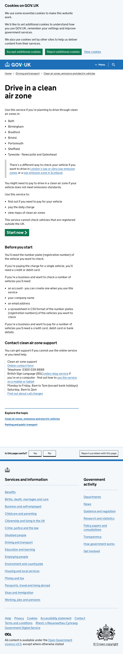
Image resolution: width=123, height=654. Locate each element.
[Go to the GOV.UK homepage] (18, 65)
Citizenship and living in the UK (25, 521)
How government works (99, 544)
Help (8, 618)
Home (8, 73)
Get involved (92, 551)
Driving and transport (28, 73)
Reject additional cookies (63, 52)
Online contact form (20, 365)
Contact (79, 618)
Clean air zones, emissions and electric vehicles (69, 73)
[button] (17, 232)
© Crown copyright (105, 644)
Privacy (19, 618)
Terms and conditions (19, 623)
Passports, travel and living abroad (27, 585)
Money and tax (14, 578)
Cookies (32, 618)
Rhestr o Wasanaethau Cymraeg (57, 623)
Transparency (93, 537)
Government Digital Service (22, 628)
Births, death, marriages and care (27, 499)
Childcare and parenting (21, 513)
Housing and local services (22, 571)
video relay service (56, 373)
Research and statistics (99, 518)
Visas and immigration (19, 592)
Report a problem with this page (98, 453)
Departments (92, 497)
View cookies (92, 51)
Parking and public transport (21, 424)
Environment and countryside (24, 564)
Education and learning (20, 549)
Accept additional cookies (24, 52)
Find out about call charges (25, 393)
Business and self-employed (23, 506)
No (52, 453)
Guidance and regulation (100, 511)
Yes (37, 453)
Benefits (10, 492)
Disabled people (15, 535)
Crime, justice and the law (22, 528)
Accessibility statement (56, 618)
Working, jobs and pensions (22, 600)
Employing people (16, 556)
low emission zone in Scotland (43, 173)
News (87, 504)
